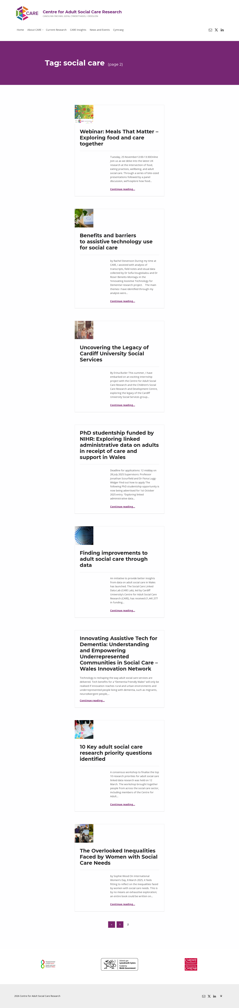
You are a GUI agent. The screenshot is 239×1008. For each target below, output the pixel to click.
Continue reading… (122, 189)
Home (20, 29)
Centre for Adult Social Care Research (82, 11)
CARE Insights (78, 29)
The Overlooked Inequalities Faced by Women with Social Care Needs (119, 857)
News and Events (100, 29)
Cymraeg (118, 29)
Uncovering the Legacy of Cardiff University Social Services (114, 353)
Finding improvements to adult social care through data (114, 559)
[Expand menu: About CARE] (42, 29)
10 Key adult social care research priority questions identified (116, 753)
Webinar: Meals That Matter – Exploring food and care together (119, 137)
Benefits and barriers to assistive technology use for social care (116, 241)
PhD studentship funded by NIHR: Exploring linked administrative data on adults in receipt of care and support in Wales (119, 445)
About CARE (34, 29)
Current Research (56, 29)
